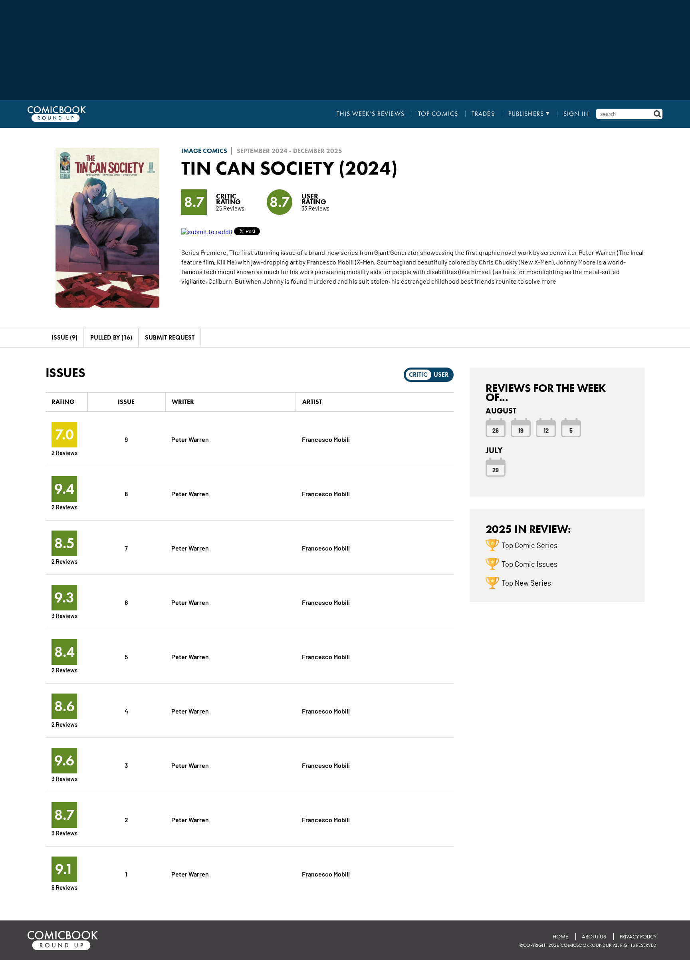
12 (546, 430)
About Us (594, 936)
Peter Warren (190, 439)
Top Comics (438, 114)
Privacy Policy (638, 936)
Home (560, 936)
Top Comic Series (529, 545)
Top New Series (526, 582)
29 (495, 469)
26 (495, 430)
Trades (483, 114)
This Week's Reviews (370, 114)
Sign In (576, 114)
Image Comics (204, 151)
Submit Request (169, 337)
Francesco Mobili (326, 439)
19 (520, 430)
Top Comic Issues (529, 563)
